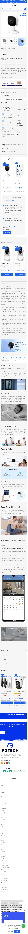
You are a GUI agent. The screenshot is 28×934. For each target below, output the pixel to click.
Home (2, 48)
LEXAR (2, 810)
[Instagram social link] (4, 763)
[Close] (24, 910)
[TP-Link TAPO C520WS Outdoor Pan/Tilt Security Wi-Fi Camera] (20, 682)
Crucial (2, 792)
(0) (8, 181)
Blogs (2, 869)
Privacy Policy (4, 887)
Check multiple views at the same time (10, 564)
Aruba (2, 780)
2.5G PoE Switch (5, 901)
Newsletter (3, 871)
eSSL (2, 799)
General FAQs (4, 880)
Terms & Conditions (5, 885)
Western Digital (4, 865)
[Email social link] (9, 151)
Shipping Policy (4, 889)
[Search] (25, 9)
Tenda (2, 854)
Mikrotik (3, 822)
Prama (2, 833)
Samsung (3, 840)
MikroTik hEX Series (16, 909)
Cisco (2, 787)
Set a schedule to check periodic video (10, 555)
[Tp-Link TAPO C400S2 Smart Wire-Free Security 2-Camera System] (7, 682)
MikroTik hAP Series (6, 909)
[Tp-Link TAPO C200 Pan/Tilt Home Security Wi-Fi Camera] (7, 253)
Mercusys (3, 819)
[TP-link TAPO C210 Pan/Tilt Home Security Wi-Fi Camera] (20, 253)
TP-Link (7, 148)
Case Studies (4, 878)
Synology (3, 847)
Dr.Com (3, 796)
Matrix (2, 817)
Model (2, 92)
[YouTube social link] (7, 763)
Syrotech (3, 849)
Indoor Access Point (6, 905)
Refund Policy (4, 894)
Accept (16, 931)
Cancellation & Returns (6, 891)
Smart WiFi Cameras (5, 50)
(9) (20, 693)
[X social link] (8, 151)
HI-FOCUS (3, 808)
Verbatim (3, 863)
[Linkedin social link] (13, 151)
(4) (20, 181)
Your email (6, 919)
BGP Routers (4, 903)
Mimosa (3, 824)
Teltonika (3, 851)
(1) (20, 265)
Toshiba (3, 856)
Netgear (3, 828)
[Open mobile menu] (1, 4)
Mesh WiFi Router (17, 907)
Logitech (3, 812)
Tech (2, 876)
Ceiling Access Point (14, 903)
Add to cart (7, 232)
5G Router (20, 901)
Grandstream (4, 806)
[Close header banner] (25, 1)
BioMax (3, 785)
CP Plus (2, 790)
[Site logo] (14, 4)
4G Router (14, 901)
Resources (3, 873)
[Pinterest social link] (11, 151)
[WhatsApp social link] (14, 151)
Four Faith (3, 803)
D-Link (2, 794)
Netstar (2, 831)
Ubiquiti (3, 860)
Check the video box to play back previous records (13, 548)
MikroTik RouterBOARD (7, 911)
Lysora (2, 815)
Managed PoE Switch (6, 907)
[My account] (25, 4)
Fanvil (2, 801)
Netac (2, 826)
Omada (16, 911)
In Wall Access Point (17, 905)
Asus (2, 783)
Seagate (3, 844)
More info (10, 931)
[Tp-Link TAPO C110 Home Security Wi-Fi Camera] (8, 170)
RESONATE (3, 838)
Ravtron (3, 835)
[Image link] (10, 747)
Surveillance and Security (11, 48)
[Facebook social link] (6, 151)
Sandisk (3, 842)
